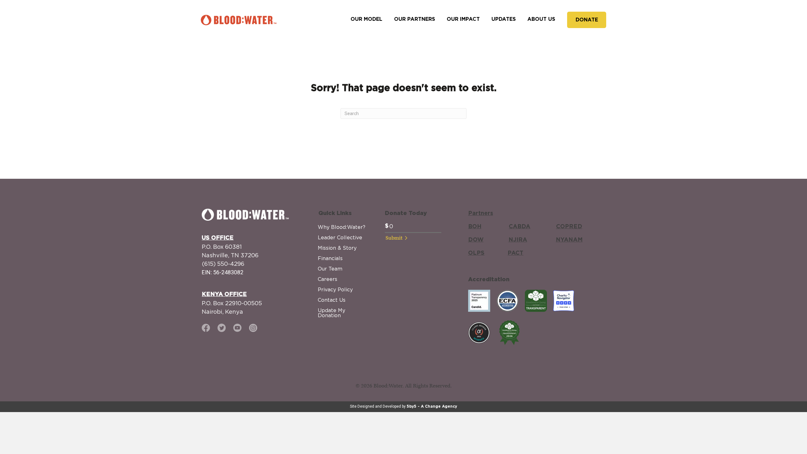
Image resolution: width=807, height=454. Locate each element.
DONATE (587, 19)
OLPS (476, 253)
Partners (480, 213)
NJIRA (517, 240)
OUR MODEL (366, 19)
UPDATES (503, 19)
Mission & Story (337, 248)
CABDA (519, 227)
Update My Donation (331, 312)
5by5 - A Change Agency (432, 406)
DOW (476, 240)
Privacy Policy (335, 289)
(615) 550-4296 (223, 264)
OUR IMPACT (463, 19)
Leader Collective (340, 237)
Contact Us (331, 300)
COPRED (569, 227)
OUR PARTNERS (414, 19)
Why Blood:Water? (341, 227)
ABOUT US (541, 19)
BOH (474, 227)
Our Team (330, 268)
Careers (327, 279)
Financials (330, 258)
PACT (515, 253)
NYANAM (569, 240)
